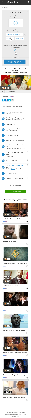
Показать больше (15, 185)
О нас (24, 414)
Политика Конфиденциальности (13, 414)
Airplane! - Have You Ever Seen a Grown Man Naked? (15, 308)
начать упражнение (15, 191)
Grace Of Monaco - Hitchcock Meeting (14, 397)
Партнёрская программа (11, 412)
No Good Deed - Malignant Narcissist (14, 330)
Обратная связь (15, 416)
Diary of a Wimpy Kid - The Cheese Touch (15, 263)
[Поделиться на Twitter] (9, 100)
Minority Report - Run (9, 241)
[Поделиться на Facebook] (6, 100)
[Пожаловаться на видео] (12, 100)
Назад (6, 7)
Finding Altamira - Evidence (11, 285)
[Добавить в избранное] (3, 100)
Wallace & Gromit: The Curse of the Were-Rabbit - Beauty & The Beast (15, 352)
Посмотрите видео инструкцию (14, 61)
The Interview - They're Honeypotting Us (15, 375)
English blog (22, 412)
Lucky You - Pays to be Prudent (12, 219)
